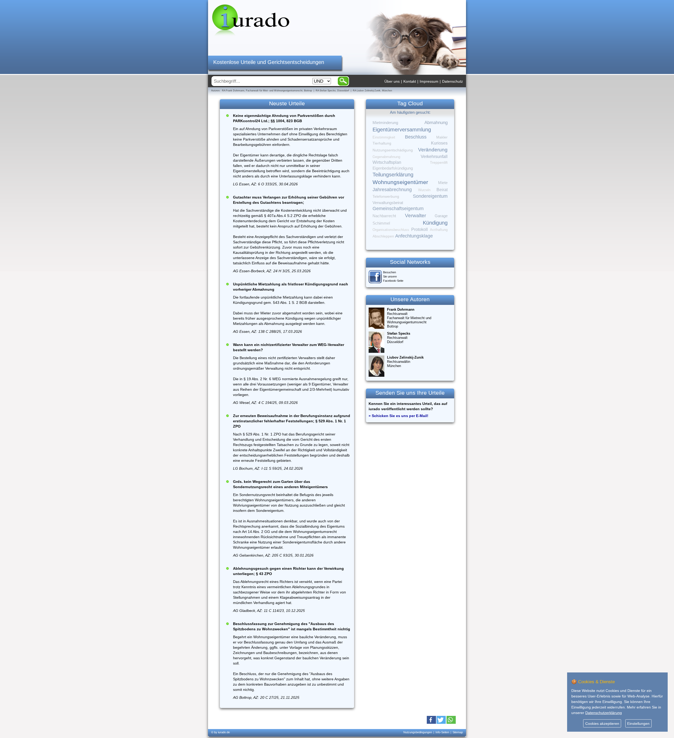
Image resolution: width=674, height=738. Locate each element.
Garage (441, 216)
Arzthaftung (439, 230)
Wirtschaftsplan (387, 162)
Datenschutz (452, 81)
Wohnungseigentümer (400, 182)
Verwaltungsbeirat (388, 202)
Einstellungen (638, 723)
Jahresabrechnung (392, 189)
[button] (431, 720)
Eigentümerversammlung (402, 129)
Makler (442, 137)
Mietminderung (385, 122)
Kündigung (435, 223)
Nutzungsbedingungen (417, 732)
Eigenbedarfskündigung (393, 168)
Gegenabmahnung (386, 157)
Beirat (442, 189)
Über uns (392, 81)
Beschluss (416, 137)
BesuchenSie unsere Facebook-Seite (393, 276)
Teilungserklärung (393, 174)
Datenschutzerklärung (603, 713)
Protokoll (419, 229)
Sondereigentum (430, 196)
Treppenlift (439, 163)
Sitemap (458, 732)
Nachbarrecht (384, 216)
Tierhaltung (382, 143)
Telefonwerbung (386, 196)
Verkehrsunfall (434, 156)
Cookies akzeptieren (602, 723)
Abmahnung (436, 122)
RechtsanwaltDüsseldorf (398, 337)
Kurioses (439, 143)
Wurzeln (424, 190)
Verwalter (415, 215)
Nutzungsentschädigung (393, 150)
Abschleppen (383, 236)
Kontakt (409, 81)
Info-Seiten (442, 732)
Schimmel (381, 223)
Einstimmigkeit (384, 137)
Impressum (429, 81)
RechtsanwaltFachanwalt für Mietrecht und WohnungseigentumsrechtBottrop (409, 318)
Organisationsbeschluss (391, 230)
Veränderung (433, 149)
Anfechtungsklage (414, 236)
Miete (443, 183)
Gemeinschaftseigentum (398, 208)
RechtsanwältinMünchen (405, 361)
